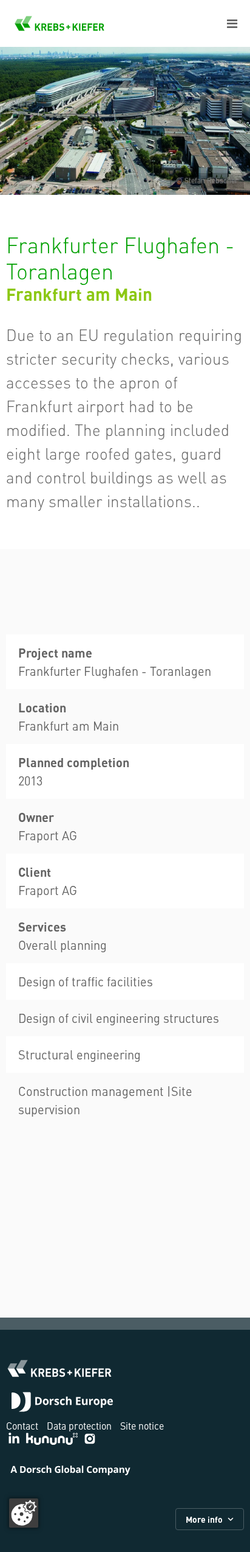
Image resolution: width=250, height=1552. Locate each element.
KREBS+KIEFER (59, 23)
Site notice (142, 1425)
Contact (22, 1425)
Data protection (79, 1425)
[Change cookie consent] (23, 1513)
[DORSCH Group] (62, 1403)
